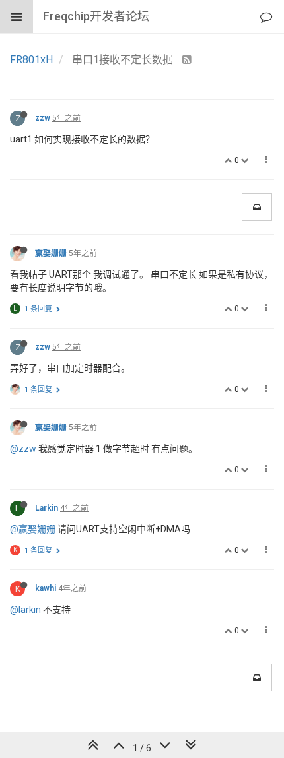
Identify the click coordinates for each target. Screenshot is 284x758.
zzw (42, 118)
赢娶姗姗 (51, 253)
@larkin (25, 609)
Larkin (46, 508)
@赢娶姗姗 (32, 529)
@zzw (23, 448)
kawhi (45, 588)
